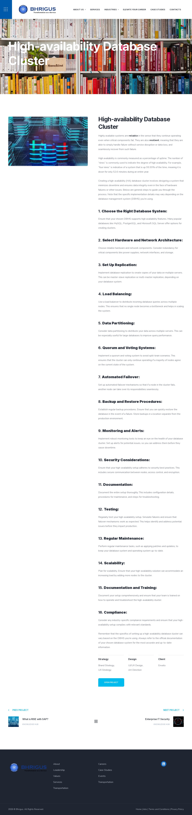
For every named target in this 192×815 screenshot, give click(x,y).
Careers (102, 764)
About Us (78, 9)
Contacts (175, 9)
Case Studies (157, 9)
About (56, 764)
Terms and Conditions (159, 809)
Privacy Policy (177, 809)
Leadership (59, 770)
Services (95, 9)
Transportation (60, 788)
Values (56, 776)
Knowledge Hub (30, 724)
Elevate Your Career (134, 9)
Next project (171, 710)
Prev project (20, 710)
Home (11, 72)
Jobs (145, 809)
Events (102, 776)
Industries (110, 9)
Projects (21, 72)
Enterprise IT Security (157, 719)
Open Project (111, 682)
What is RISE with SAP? (35, 719)
